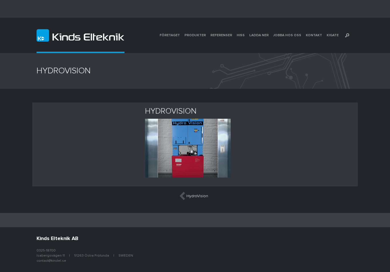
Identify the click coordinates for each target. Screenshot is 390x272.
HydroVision (197, 196)
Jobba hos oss (287, 35)
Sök (347, 35)
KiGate (333, 35)
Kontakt (314, 35)
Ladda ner (259, 35)
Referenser (221, 35)
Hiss (241, 35)
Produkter (195, 35)
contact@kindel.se (51, 261)
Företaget (170, 35)
